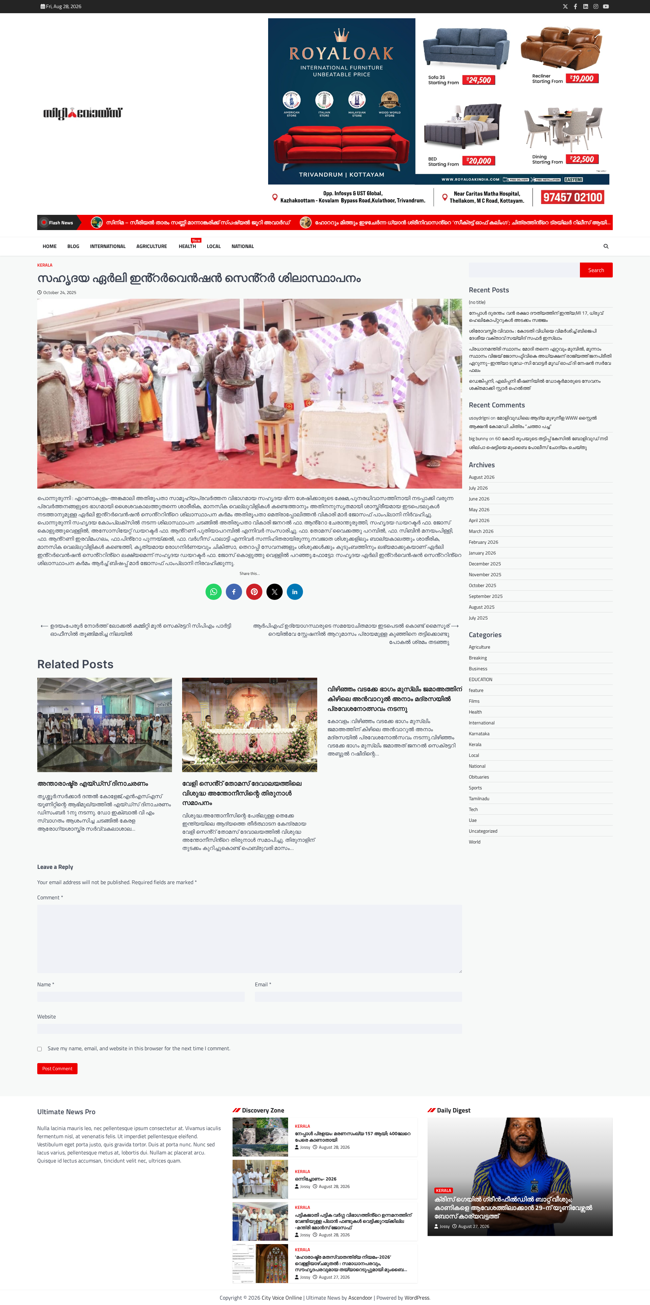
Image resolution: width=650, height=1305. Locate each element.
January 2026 (482, 552)
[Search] (606, 246)
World (474, 841)
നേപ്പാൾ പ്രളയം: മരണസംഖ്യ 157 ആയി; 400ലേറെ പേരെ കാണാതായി (352, 1137)
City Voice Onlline (282, 1297)
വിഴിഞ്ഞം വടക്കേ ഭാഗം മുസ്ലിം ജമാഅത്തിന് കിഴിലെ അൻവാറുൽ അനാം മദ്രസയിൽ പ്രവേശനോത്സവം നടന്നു (394, 698)
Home (50, 246)
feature (476, 690)
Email (263, 984)
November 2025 (485, 574)
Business (478, 668)
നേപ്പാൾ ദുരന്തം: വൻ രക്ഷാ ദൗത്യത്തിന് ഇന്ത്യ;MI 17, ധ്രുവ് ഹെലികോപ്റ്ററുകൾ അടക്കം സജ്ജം (536, 316)
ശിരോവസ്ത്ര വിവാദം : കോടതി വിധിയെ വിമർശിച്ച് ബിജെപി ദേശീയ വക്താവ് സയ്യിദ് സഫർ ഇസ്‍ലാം (533, 334)
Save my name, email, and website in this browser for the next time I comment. (139, 1048)
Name (46, 984)
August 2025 (482, 606)
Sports (475, 787)
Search (596, 270)
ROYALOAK (511, 222)
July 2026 (478, 487)
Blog (73, 246)
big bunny (478, 438)
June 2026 (479, 498)
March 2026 (481, 531)
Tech (473, 809)
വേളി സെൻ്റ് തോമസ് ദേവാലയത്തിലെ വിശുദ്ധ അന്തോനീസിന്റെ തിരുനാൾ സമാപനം (241, 793)
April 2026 (479, 520)
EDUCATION (480, 679)
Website (46, 1016)
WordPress (417, 1297)
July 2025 (478, 617)
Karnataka (479, 733)
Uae (473, 820)
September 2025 (486, 596)
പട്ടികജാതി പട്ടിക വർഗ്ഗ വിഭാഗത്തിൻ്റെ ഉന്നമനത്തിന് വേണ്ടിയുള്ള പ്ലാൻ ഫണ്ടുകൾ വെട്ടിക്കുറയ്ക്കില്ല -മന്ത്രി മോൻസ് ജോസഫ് (353, 1221)
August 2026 (482, 476)
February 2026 (483, 541)
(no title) (477, 302)
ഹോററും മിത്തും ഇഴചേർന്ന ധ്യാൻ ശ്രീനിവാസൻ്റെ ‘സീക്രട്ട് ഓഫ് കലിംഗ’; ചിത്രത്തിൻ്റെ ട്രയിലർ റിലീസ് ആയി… (335, 222)
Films (474, 700)
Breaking (478, 657)
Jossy (305, 1147)
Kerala (44, 265)
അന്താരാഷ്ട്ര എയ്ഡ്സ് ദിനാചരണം (92, 783)
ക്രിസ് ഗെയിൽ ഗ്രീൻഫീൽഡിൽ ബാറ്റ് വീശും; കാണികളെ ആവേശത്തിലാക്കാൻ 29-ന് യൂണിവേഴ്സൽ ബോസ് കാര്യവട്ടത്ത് (513, 1207)
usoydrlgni (479, 417)
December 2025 (485, 563)
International (108, 246)
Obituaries (479, 776)
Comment (50, 897)
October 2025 (482, 585)
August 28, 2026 (334, 1147)
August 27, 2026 (334, 1277)
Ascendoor (360, 1297)
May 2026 (479, 509)
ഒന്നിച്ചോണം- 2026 (316, 1179)
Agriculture (152, 246)
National (243, 246)
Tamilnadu (479, 798)
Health (189, 246)
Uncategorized (483, 830)
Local (214, 246)
